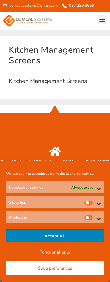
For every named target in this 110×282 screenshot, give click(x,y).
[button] (102, 19)
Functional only (55, 252)
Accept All (55, 236)
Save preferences (55, 268)
